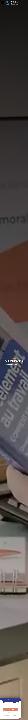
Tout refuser (10, 712)
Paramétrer (14, 715)
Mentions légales (6, 715)
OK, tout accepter (10, 709)
